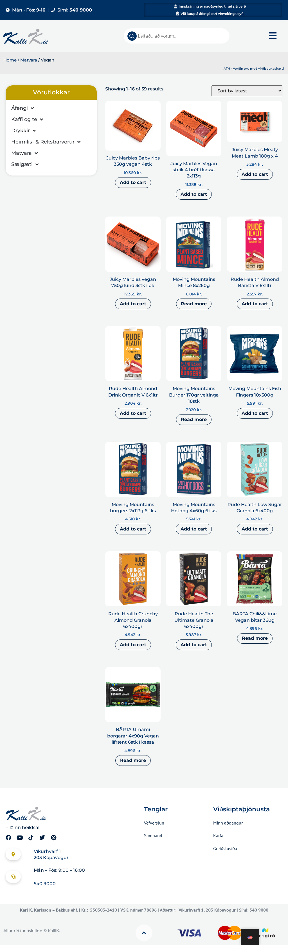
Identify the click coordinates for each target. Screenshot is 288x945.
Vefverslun (154, 823)
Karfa (218, 835)
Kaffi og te (24, 119)
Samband (153, 835)
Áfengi (19, 108)
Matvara (28, 60)
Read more (194, 303)
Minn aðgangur (228, 823)
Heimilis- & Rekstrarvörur (43, 142)
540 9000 (45, 883)
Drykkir (20, 130)
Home (10, 60)
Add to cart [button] (133, 182)
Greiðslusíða (225, 848)
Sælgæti (22, 164)
